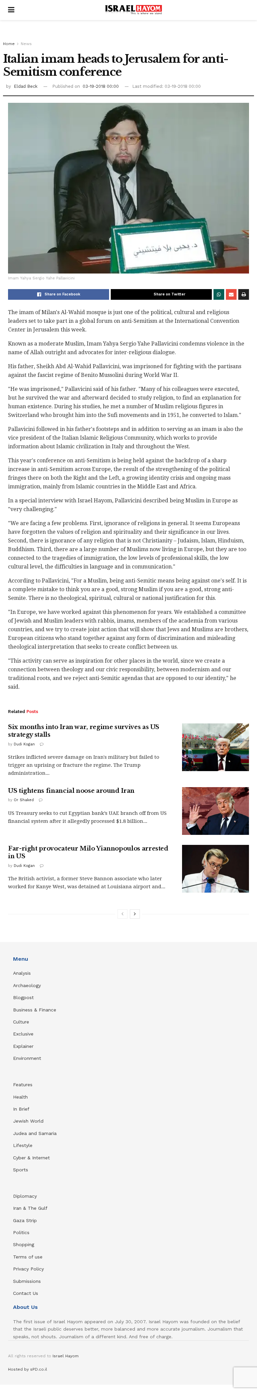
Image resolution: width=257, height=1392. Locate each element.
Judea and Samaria (35, 1133)
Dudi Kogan (24, 744)
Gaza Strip (25, 1220)
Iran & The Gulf (30, 1208)
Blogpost (23, 997)
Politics (21, 1232)
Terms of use (27, 1256)
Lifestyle (22, 1145)
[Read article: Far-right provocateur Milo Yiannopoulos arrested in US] (215, 869)
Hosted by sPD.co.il (27, 1369)
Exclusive (23, 1033)
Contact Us (25, 1293)
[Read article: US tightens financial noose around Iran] (215, 811)
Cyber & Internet (31, 1157)
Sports (20, 1169)
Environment (27, 1058)
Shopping (23, 1244)
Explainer (23, 1046)
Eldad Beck (25, 86)
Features (22, 1084)
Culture (21, 1021)
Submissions (27, 1281)
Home (9, 43)
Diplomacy (25, 1196)
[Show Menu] (11, 10)
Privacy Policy (28, 1268)
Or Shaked (24, 800)
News (26, 43)
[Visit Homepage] (133, 10)
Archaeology (27, 985)
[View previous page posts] (122, 914)
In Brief (21, 1109)
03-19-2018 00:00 (101, 86)
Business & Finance (34, 1009)
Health (20, 1097)
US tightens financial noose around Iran (71, 790)
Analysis (22, 973)
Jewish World (28, 1121)
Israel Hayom (66, 1356)
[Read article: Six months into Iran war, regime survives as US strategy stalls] (215, 747)
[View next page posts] (135, 914)
